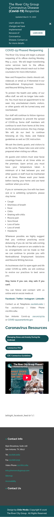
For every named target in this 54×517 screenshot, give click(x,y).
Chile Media (23, 510)
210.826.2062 (37, 304)
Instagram (29, 299)
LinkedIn (40, 299)
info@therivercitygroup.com (17, 470)
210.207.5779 (38, 316)
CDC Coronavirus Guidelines (19, 356)
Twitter (19, 299)
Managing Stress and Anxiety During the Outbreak (23, 338)
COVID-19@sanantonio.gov (20, 320)
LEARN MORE (38, 33)
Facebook (10, 299)
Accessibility (10, 481)
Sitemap (9, 476)
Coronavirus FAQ (14, 348)
